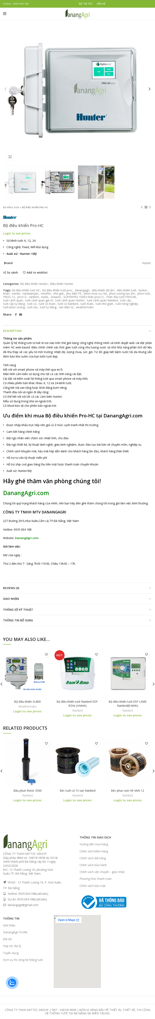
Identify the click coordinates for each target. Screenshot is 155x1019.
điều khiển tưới (126, 290)
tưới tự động (48, 307)
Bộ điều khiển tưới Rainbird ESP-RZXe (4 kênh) (77, 704)
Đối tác (7, 939)
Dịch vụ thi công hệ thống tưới (23, 960)
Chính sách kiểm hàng (94, 851)
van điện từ (66, 307)
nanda (16, 293)
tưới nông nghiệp (127, 304)
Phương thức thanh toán (96, 879)
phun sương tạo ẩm (122, 293)
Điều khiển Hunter (61, 284)
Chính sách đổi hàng (93, 858)
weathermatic (85, 307)
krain (6, 293)
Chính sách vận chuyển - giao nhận (102, 872)
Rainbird (77, 710)
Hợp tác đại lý (12, 946)
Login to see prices (16, 233)
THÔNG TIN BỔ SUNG (18, 620)
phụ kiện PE (74, 293)
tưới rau (32, 307)
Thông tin (11, 918)
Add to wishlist (37, 272)
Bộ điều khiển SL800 (27, 701)
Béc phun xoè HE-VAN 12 (127, 790)
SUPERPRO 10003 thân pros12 (83, 297)
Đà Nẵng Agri (11, 207)
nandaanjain (30, 293)
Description (12, 331)
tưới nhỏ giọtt (104, 304)
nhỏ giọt (58, 293)
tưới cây (125, 300)
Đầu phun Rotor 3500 (28, 790)
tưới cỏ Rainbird (68, 304)
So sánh (12, 272)
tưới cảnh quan (13, 300)
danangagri (82, 290)
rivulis (44, 297)
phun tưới (143, 293)
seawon (56, 297)
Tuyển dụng (11, 953)
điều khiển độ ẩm (103, 290)
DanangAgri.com (123, 415)
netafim (46, 293)
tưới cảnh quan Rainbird (102, 300)
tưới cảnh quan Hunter (70, 300)
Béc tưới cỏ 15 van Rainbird (77, 790)
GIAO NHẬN (11, 599)
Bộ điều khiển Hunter (34, 284)
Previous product (142, 207)
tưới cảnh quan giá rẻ (39, 300)
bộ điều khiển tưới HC (26, 290)
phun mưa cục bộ (95, 293)
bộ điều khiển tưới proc (57, 290)
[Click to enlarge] (10, 157)
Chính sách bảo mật (93, 886)
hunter (143, 290)
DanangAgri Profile (15, 932)
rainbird (34, 297)
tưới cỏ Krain (47, 304)
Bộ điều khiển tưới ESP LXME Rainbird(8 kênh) (128, 704)
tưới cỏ (31, 304)
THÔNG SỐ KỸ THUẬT (18, 609)
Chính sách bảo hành (93, 865)
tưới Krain (87, 304)
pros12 (21, 297)
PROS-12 (9, 297)
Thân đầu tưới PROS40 (121, 297)
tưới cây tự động (14, 304)
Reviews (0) (11, 588)
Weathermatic (27, 706)
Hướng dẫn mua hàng (94, 844)
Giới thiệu (9, 925)
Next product (150, 207)
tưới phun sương (14, 307)
